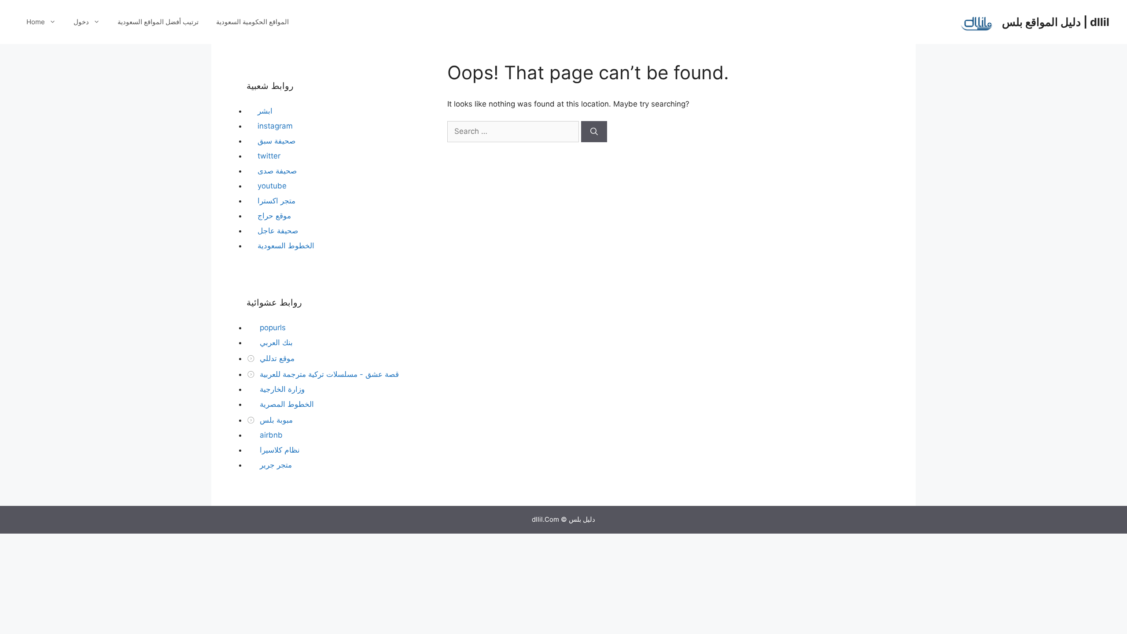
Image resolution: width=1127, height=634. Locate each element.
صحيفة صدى (277, 170)
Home (35, 22)
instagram (275, 126)
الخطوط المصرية (286, 404)
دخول (81, 22)
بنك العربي (275, 342)
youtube (272, 185)
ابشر (265, 111)
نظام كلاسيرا (279, 450)
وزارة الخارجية (281, 389)
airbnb (270, 435)
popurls (272, 327)
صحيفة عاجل (278, 230)
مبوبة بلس (275, 420)
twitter (269, 155)
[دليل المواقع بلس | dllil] (976, 21)
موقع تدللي (276, 358)
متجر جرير (275, 465)
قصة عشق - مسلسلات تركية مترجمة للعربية (328, 374)
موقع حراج (274, 215)
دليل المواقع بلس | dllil (1055, 22)
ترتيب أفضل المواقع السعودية (158, 22)
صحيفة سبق (276, 140)
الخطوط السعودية (286, 245)
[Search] (594, 131)
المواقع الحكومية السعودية (252, 22)
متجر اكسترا (276, 200)
